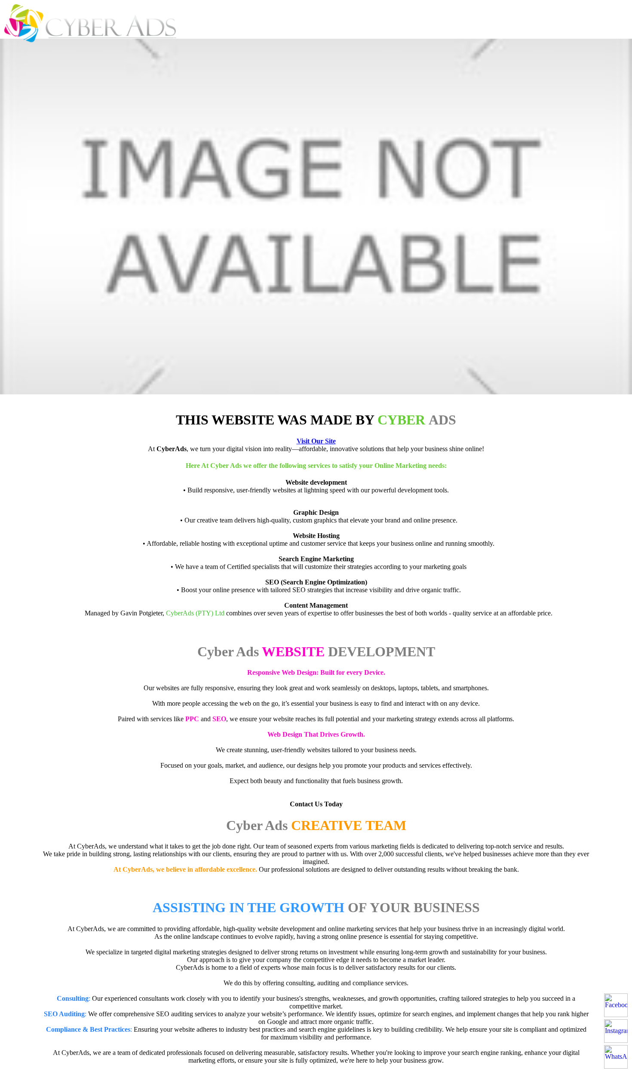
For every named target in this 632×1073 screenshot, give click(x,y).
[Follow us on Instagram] (616, 1031)
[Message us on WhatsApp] (616, 1057)
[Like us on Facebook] (616, 1005)
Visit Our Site (316, 441)
